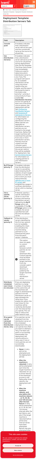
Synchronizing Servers (23, 155)
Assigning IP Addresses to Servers (23, 114)
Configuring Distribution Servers (22, 110)
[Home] (4, 9)
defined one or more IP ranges (22, 181)
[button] (14, 6)
